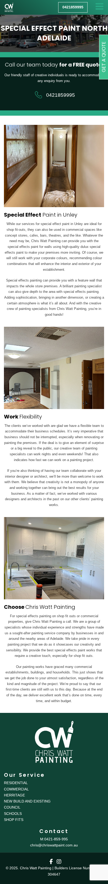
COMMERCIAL (16, 789)
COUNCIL (12, 807)
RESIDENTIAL (16, 783)
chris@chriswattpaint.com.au (54, 845)
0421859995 (60, 95)
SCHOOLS (13, 813)
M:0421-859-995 (54, 839)
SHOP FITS (13, 819)
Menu (99, 7)
